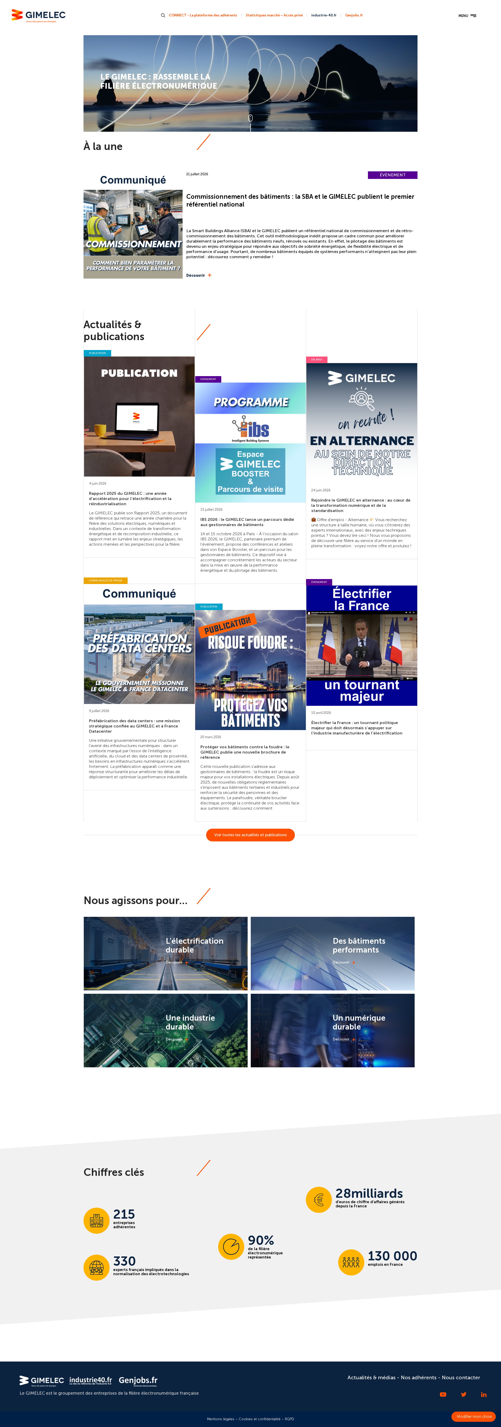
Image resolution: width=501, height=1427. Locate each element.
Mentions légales (220, 1419)
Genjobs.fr (354, 15)
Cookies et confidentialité (260, 1419)
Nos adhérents (419, 1377)
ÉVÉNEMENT (393, 174)
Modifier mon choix (474, 1416)
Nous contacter (461, 1377)
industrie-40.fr (324, 15)
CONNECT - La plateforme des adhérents (203, 15)
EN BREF (316, 359)
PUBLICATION (97, 353)
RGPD (289, 1419)
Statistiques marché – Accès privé (274, 15)
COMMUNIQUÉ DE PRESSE (105, 580)
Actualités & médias (372, 1377)
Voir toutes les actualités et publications (250, 835)
